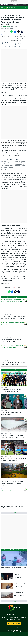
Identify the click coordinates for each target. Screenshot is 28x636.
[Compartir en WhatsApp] (11, 31)
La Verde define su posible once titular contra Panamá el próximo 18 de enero (13, 317)
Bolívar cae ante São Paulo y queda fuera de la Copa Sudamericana (13, 459)
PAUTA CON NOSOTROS (14, 623)
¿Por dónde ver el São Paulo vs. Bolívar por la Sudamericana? (13, 507)
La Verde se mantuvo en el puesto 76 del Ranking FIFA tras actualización (13, 363)
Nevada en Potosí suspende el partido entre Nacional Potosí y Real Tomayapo (13, 436)
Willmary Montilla (7, 26)
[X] (12, 630)
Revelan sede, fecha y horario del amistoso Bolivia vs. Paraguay (11, 390)
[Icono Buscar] (26, 7)
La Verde (3, 142)
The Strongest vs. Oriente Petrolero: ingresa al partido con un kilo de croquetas (12, 483)
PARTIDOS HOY (16, 4)
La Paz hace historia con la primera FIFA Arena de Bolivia (13, 413)
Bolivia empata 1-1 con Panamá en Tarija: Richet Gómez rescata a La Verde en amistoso (20, 164)
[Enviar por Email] (22, 31)
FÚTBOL (13, 7)
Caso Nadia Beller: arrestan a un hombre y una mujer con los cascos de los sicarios (14, 568)
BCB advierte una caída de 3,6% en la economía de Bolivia (19, 594)
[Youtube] (17, 630)
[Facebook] (9, 630)
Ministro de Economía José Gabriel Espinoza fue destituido (20, 585)
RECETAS (25, 4)
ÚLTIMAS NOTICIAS (5, 4)
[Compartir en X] (18, 31)
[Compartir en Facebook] (15, 31)
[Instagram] (14, 630)
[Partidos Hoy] (20, 630)
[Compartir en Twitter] (15, 291)
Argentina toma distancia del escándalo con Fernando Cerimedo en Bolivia (19, 577)
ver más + (14, 601)
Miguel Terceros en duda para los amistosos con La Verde (11, 340)
